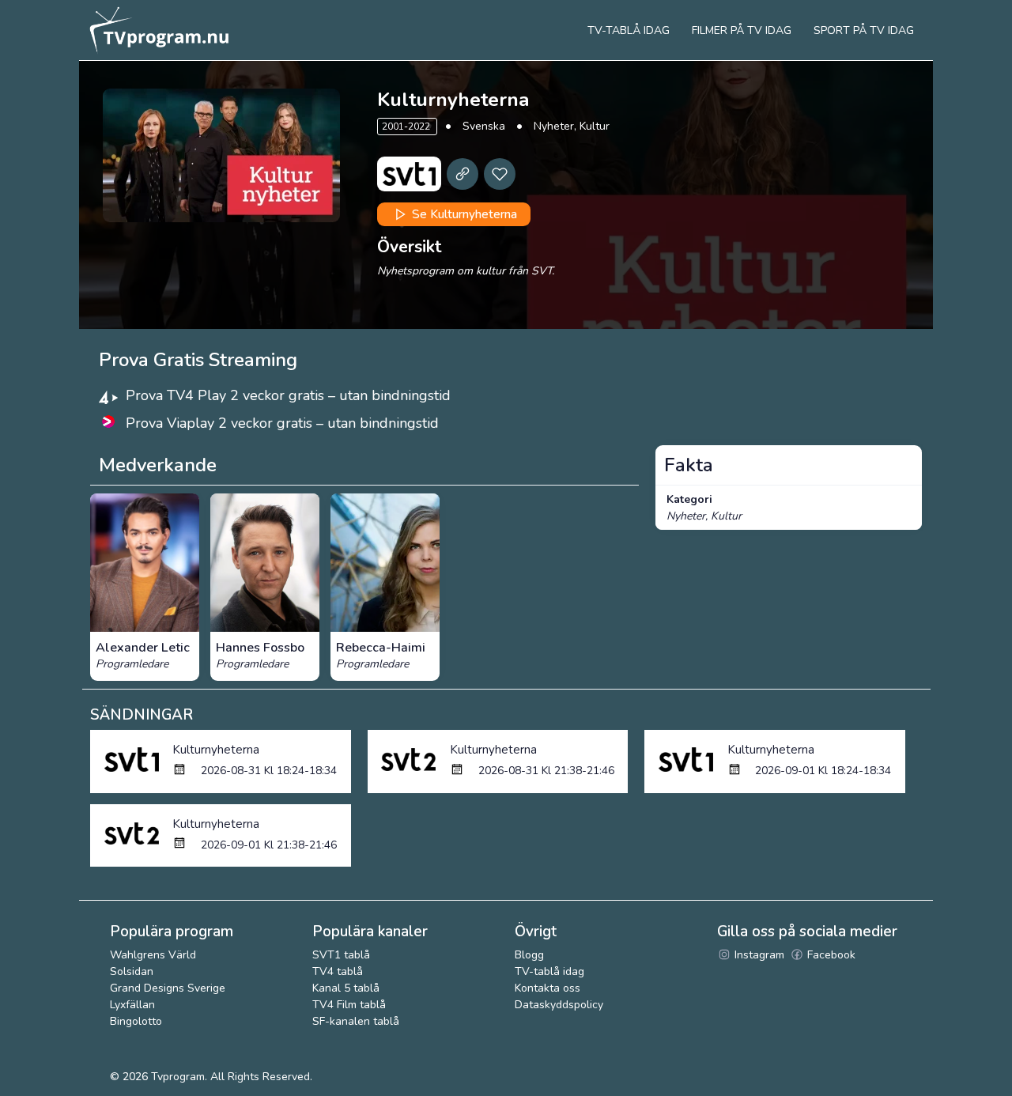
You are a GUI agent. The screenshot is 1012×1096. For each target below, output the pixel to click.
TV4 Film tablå (349, 1004)
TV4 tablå (337, 971)
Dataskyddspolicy (559, 1004)
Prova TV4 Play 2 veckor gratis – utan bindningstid (288, 395)
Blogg (529, 954)
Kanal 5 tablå (346, 988)
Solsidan (131, 971)
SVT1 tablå (341, 954)
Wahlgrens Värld (153, 954)
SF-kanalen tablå (355, 1021)
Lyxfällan (132, 1004)
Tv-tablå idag (628, 30)
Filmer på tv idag (741, 30)
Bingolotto (136, 1021)
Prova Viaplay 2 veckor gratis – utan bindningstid (282, 423)
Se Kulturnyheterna (463, 214)
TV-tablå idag (549, 971)
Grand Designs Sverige (167, 988)
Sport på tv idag (864, 30)
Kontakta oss (547, 988)
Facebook (829, 954)
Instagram (757, 954)
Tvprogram (178, 1076)
